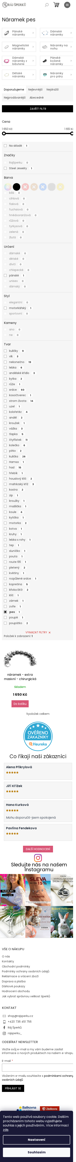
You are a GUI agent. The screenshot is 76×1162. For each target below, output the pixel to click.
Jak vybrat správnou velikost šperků (26, 996)
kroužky (16, 501)
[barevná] (8, 187)
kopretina (18, 584)
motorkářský (20, 308)
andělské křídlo (22, 373)
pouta (15, 556)
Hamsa (16, 462)
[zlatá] (60, 187)
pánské (16, 275)
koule (15, 512)
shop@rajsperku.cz (20, 1016)
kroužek (17, 423)
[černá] (16, 187)
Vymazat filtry (36, 632)
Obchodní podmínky (16, 966)
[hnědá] (34, 187)
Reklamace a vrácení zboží (20, 976)
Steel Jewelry (20, 168)
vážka (16, 429)
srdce (16, 390)
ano (14, 329)
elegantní (18, 302)
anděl (15, 418)
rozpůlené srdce (22, 579)
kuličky (16, 351)
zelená (16, 232)
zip (13, 495)
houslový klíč (20, 479)
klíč (14, 595)
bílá (14, 193)
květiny (16, 573)
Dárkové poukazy (13, 986)
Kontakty (8, 961)
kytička (16, 517)
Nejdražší (53, 89)
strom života (21, 401)
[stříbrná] (52, 187)
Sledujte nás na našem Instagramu (39, 867)
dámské (17, 253)
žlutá (15, 237)
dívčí (15, 264)
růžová (16, 221)
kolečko (17, 445)
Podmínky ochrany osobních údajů (25, 971)
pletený (17, 568)
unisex (16, 281)
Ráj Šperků (15, 1027)
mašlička (17, 506)
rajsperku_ (15, 1033)
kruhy (15, 534)
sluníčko (17, 551)
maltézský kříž (21, 484)
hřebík (16, 473)
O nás (6, 956)
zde (5, 1129)
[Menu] (67, 5)
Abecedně (37, 98)
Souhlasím (37, 1152)
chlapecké (19, 270)
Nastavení (36, 1139)
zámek (16, 601)
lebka (15, 367)
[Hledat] (47, 5)
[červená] (25, 187)
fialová (16, 204)
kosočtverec (20, 395)
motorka (18, 523)
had (15, 467)
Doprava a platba (14, 981)
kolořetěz (18, 412)
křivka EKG (18, 590)
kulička (17, 456)
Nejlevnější (35, 89)
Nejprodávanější (15, 98)
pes (14, 612)
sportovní (18, 313)
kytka (15, 379)
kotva (15, 529)
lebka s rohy (19, 540)
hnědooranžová (22, 215)
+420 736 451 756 (20, 1022)
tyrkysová (18, 226)
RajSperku (18, 163)
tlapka (16, 434)
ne (14, 335)
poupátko (18, 623)
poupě (16, 617)
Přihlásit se (13, 1088)
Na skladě (18, 146)
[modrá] (43, 187)
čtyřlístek (18, 440)
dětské (16, 259)
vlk (13, 356)
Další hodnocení (38, 849)
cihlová (17, 198)
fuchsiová (18, 209)
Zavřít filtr (38, 109)
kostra (16, 490)
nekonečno (20, 362)
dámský (17, 286)
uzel (14, 406)
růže (14, 384)
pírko (15, 451)
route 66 (17, 562)
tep (14, 545)
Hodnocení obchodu (16, 991)
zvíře (15, 606)
